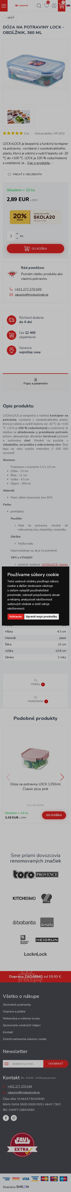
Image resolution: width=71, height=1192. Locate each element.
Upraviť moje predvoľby (41, 616)
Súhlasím (15, 616)
